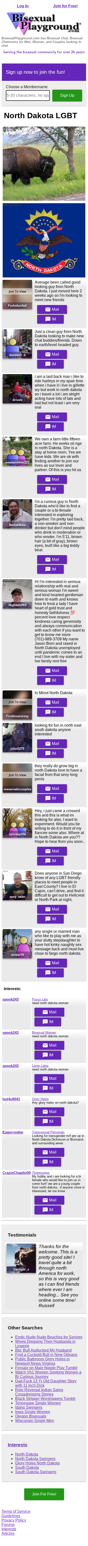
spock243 (10, 999)
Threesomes (41, 1173)
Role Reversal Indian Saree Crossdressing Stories (39, 1392)
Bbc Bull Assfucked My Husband (43, 1350)
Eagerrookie (12, 1132)
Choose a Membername (27, 87)
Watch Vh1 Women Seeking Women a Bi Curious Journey (48, 1374)
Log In (23, 6)
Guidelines (10, 1516)
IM (50, 319)
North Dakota (26, 1454)
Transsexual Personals (48, 1132)
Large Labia (40, 1066)
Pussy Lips (40, 999)
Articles (7, 1533)
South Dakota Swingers (35, 1472)
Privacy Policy (13, 1520)
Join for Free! (65, 6)
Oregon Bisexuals (30, 1416)
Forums (8, 1525)
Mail (52, 309)
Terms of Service (15, 1511)
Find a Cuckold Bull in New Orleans (46, 1355)
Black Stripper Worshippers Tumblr (45, 1399)
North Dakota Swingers (35, 1459)
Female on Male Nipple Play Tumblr (46, 1368)
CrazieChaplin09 (16, 1173)
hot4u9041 (11, 1099)
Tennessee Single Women (38, 1403)
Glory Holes (40, 1099)
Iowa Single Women (32, 1412)
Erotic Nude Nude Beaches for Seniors (48, 1337)
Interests (17, 1444)
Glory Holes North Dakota (37, 1463)
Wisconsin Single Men (34, 1421)
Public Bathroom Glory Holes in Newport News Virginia (42, 1361)
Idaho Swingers (28, 1407)
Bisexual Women (44, 1032)
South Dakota (27, 1467)
